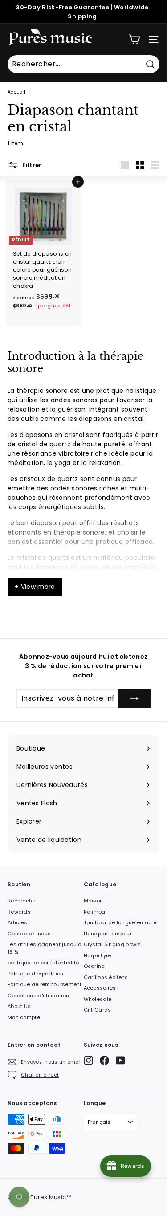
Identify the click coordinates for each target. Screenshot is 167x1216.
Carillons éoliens (106, 977)
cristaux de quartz (49, 478)
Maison (93, 900)
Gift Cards (97, 1009)
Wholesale (98, 999)
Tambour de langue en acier (121, 922)
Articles (17, 922)
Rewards (19, 911)
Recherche (22, 900)
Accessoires (100, 988)
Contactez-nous (29, 933)
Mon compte (24, 1017)
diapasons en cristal (111, 418)
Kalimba (95, 911)
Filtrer (31, 164)
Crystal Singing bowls (112, 944)
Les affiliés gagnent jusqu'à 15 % (44, 948)
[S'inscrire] (134, 698)
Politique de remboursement (45, 984)
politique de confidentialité (43, 962)
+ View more (35, 586)
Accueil (16, 92)
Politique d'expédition (36, 973)
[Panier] (134, 39)
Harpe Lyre (97, 955)
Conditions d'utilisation (38, 995)
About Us (19, 1006)
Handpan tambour (108, 933)
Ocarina (94, 966)
